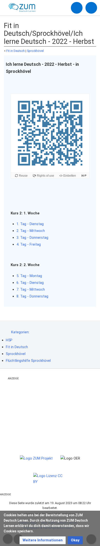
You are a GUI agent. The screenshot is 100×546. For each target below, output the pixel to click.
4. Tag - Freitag (29, 244)
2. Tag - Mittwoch (31, 231)
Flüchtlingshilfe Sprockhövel (28, 360)
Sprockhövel (35, 51)
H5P (9, 340)
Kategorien (20, 332)
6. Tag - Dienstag (30, 282)
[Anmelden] (77, 8)
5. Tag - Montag (29, 276)
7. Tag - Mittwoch (31, 289)
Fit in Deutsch (15, 51)
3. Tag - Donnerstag (32, 237)
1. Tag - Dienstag (30, 224)
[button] (42, 540)
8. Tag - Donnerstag (32, 296)
